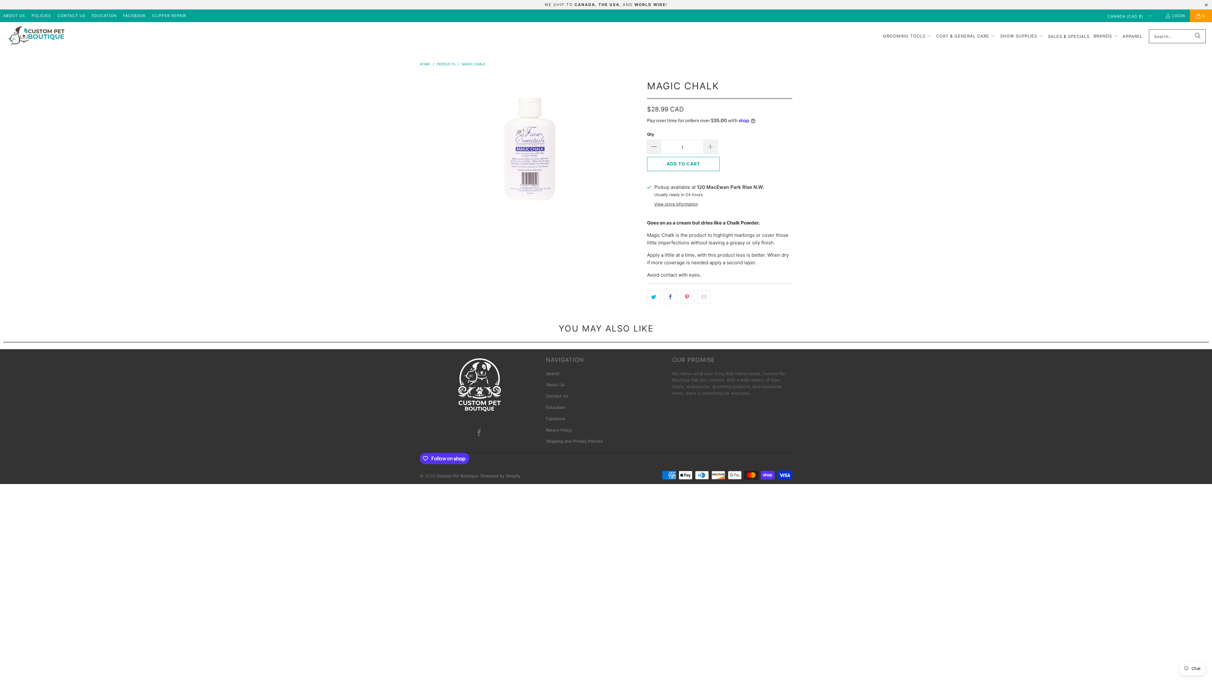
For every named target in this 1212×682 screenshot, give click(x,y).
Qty (650, 134)
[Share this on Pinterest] (687, 297)
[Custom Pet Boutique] (35, 36)
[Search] (1198, 36)
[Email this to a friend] (704, 297)
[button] (907, 36)
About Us (14, 15)
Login (1178, 15)
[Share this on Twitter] (654, 297)
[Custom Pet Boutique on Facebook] (479, 433)
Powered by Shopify (500, 475)
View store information (676, 204)
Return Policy (559, 430)
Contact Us (71, 15)
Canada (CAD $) (1126, 16)
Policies (41, 15)
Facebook (134, 15)
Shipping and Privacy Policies (574, 441)
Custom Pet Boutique (457, 475)
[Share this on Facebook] (670, 297)
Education (104, 15)
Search (553, 373)
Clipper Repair (169, 15)
